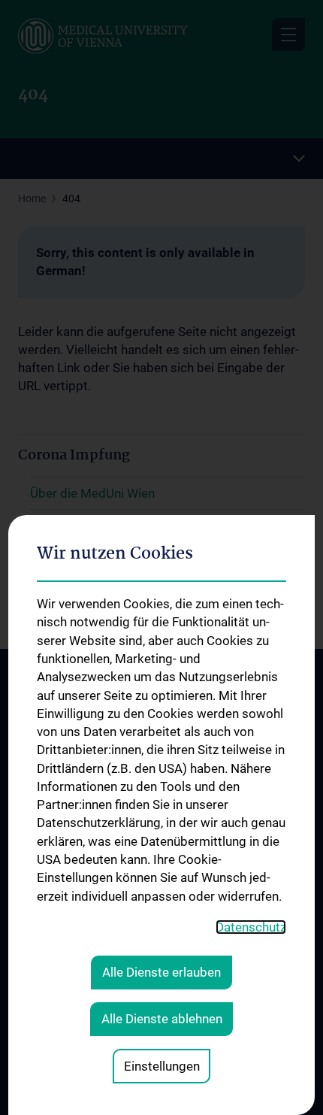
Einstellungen (162, 1066)
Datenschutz (251, 927)
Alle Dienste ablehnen (161, 1018)
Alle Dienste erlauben (161, 972)
